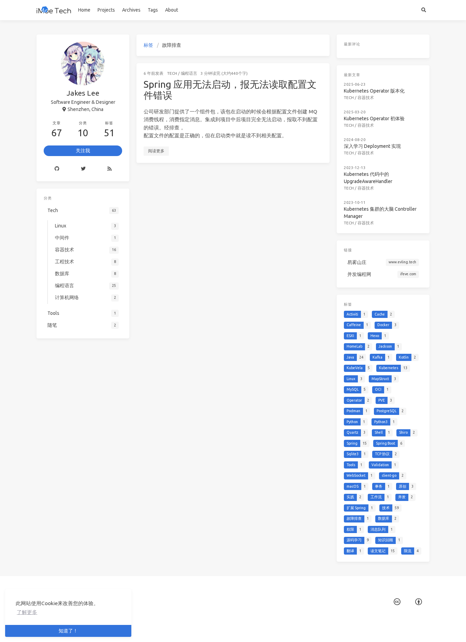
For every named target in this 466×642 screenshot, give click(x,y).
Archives (131, 10)
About (171, 10)
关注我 (83, 150)
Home (84, 10)
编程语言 (189, 73)
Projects (106, 10)
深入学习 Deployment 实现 (372, 146)
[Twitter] (83, 168)
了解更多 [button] (27, 612)
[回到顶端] (348, 628)
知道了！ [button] (68, 630)
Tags (153, 10)
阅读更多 (156, 151)
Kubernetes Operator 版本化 (374, 91)
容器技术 (366, 97)
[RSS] (109, 168)
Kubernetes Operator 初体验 (374, 118)
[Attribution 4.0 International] (418, 602)
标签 (148, 45)
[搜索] (423, 10)
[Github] (57, 168)
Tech (172, 73)
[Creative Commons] (397, 602)
